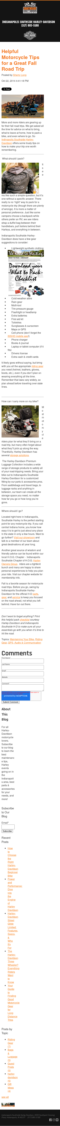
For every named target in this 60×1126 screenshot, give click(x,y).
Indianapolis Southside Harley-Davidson (28, 22)
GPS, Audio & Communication (24, 642)
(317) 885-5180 (30, 25)
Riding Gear (11, 1043)
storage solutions (19, 455)
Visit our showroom (24, 537)
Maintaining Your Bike (22, 639)
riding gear (37, 366)
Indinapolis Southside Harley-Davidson (18, 141)
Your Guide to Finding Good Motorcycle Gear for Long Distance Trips (14, 1003)
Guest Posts (11, 1067)
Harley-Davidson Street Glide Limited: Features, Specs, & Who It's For (13, 931)
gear (4, 597)
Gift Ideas (11, 1087)
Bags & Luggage (12, 1055)
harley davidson (13, 1077)
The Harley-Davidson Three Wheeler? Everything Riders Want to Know (13, 966)
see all (5, 1097)
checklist (24, 619)
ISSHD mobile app (18, 336)
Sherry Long (19, 75)
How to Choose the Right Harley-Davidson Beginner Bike (13, 861)
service (16, 597)
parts (35, 594)
